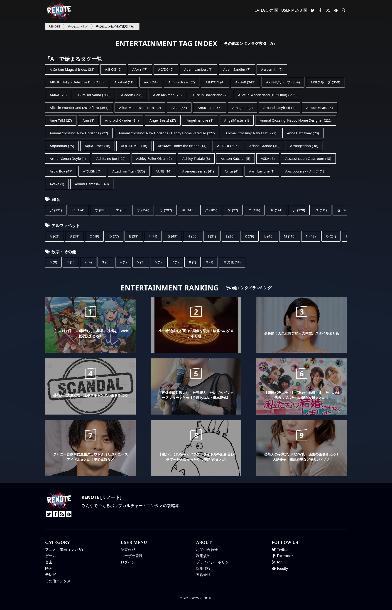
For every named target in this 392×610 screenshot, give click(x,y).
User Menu (291, 10)
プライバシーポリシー (214, 562)
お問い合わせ (207, 549)
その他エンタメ (58, 580)
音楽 (48, 562)
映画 (48, 568)
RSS (279, 562)
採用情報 (203, 568)
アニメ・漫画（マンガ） (65, 549)
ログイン (128, 562)
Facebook (285, 555)
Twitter (282, 549)
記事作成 (128, 549)
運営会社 (203, 574)
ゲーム (50, 555)
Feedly (282, 568)
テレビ (50, 574)
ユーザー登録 (131, 555)
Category (264, 10)
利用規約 (203, 555)
